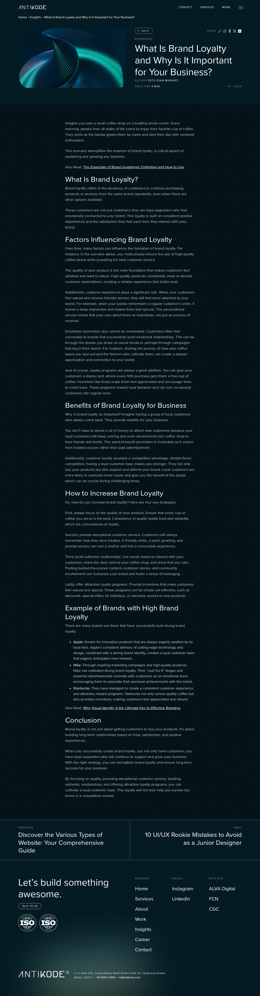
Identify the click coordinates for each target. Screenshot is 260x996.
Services (207, 7)
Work (226, 7)
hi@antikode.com (129, 977)
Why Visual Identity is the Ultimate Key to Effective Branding (131, 708)
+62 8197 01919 (105, 977)
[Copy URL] (220, 30)
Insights (35, 17)
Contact (185, 7)
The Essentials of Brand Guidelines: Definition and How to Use (133, 167)
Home (22, 17)
